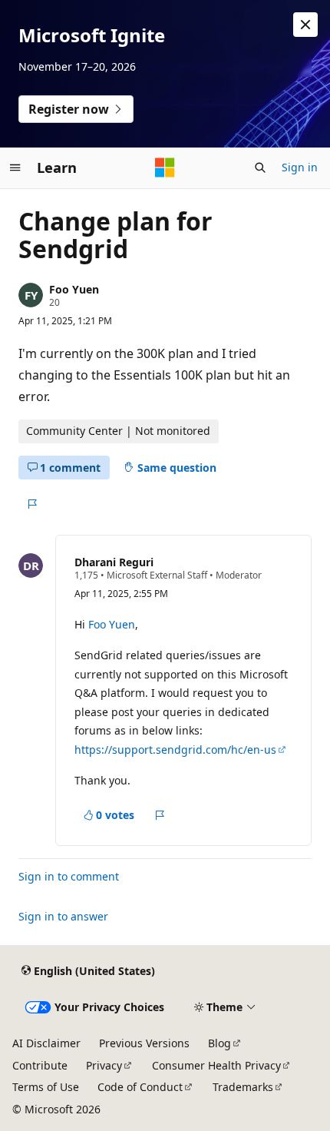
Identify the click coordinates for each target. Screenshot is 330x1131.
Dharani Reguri (113, 562)
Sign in (300, 167)
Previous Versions (144, 1043)
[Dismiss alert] (305, 24)
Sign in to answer (63, 916)
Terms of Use (45, 1087)
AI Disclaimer (46, 1043)
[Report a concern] (31, 504)
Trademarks (243, 1087)
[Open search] (260, 167)
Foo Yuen (74, 289)
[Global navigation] (15, 167)
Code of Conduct (140, 1087)
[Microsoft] (165, 167)
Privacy (104, 1065)
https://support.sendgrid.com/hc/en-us (175, 749)
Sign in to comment (68, 876)
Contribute (40, 1065)
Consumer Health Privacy (216, 1065)
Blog (219, 1043)
